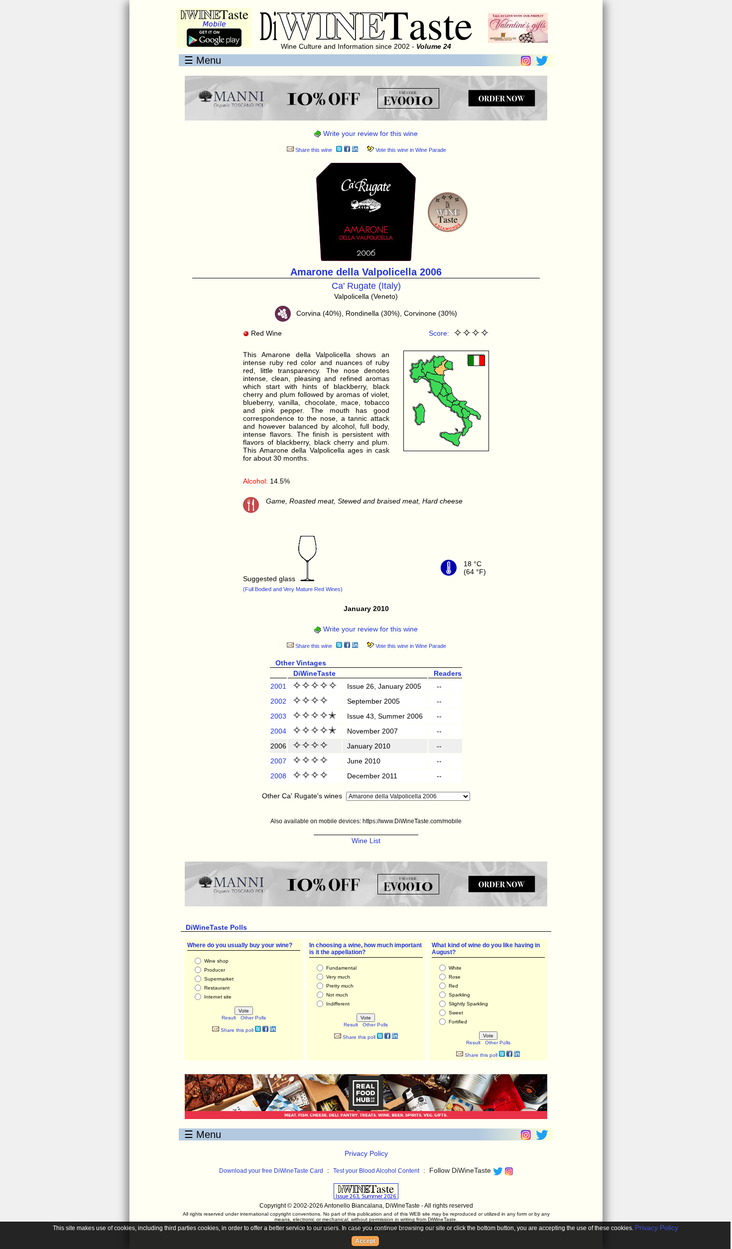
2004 (278, 731)
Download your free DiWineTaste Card (271, 1170)
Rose (455, 977)
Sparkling (459, 995)
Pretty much (340, 986)
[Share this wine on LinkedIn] (355, 150)
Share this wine (313, 150)
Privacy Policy (366, 1153)
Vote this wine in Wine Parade (410, 150)
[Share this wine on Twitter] (339, 150)
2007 (278, 761)
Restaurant (217, 988)
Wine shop (216, 961)
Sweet (456, 1012)
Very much (338, 977)
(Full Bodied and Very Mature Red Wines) (293, 589)
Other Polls (253, 1017)
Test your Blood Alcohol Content (376, 1170)
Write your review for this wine (369, 133)
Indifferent (338, 1003)
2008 (278, 776)
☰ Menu (202, 60)
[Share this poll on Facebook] (265, 1030)
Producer (214, 970)
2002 (278, 701)
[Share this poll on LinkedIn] (273, 1030)
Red (453, 986)
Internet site (218, 996)
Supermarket (219, 979)
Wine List (366, 841)
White (455, 968)
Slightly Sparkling (468, 1003)
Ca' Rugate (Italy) (366, 286)
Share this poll (236, 1030)
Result (229, 1017)
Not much (337, 995)
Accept (365, 1241)
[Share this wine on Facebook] (347, 150)
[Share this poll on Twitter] (258, 1030)
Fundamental (341, 968)
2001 (278, 686)
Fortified (458, 1021)
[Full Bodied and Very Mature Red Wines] (307, 579)
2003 (278, 716)
